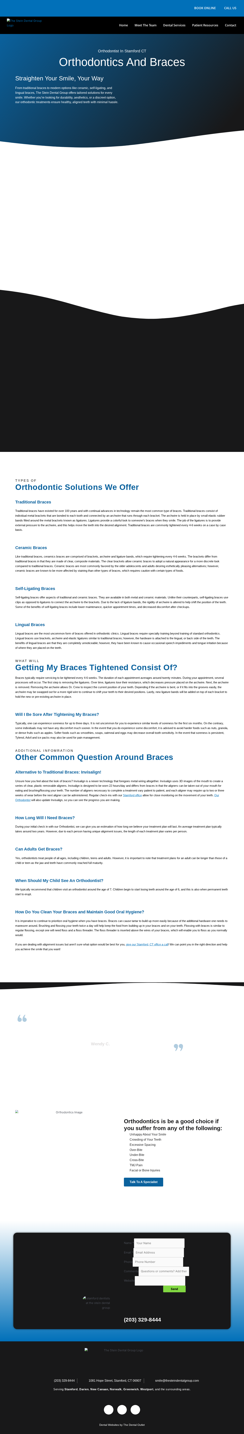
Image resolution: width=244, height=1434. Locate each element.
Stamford (71, 1389)
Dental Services (174, 25)
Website (129, 1281)
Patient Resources (205, 25)
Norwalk (116, 1389)
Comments (131, 1271)
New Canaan (99, 1389)
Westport (146, 1389)
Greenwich (131, 1389)
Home (123, 25)
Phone (128, 1262)
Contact (230, 25)
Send (174, 1289)
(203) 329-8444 (142, 1320)
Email (128, 1252)
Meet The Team (146, 25)
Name (129, 1243)
